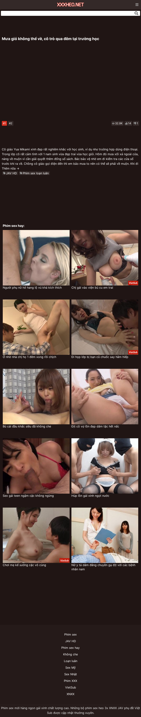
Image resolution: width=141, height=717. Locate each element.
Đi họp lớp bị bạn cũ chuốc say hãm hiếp (99, 357)
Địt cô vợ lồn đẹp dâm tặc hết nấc (95, 426)
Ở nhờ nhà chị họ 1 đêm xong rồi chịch (29, 357)
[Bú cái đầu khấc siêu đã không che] (36, 396)
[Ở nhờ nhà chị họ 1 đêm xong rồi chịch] (36, 327)
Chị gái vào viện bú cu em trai (92, 287)
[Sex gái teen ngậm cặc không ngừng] (36, 466)
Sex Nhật (70, 674)
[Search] (136, 13)
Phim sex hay (70, 648)
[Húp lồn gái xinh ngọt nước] (104, 466)
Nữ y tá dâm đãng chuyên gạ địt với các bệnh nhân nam (103, 567)
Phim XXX (70, 681)
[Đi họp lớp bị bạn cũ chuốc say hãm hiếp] (104, 327)
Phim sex (70, 634)
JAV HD (11, 173)
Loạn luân (70, 661)
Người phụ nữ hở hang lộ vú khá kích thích (32, 287)
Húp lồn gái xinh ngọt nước (90, 495)
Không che (70, 654)
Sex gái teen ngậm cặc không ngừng (28, 495)
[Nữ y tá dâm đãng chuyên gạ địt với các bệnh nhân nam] (104, 535)
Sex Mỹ (70, 667)
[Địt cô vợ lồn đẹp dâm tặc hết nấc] (104, 396)
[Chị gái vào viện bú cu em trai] (104, 257)
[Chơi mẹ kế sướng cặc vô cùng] (36, 535)
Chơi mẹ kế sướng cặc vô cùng (24, 565)
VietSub (70, 687)
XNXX (70, 694)
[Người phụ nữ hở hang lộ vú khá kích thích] (36, 257)
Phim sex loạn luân (36, 173)
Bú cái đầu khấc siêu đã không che (27, 426)
